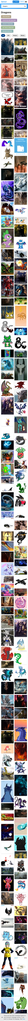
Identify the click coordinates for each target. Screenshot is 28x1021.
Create (16, 1)
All (3, 35)
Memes (22, 35)
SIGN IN (22, 1)
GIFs (8, 35)
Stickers (15, 35)
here (24, 1019)
